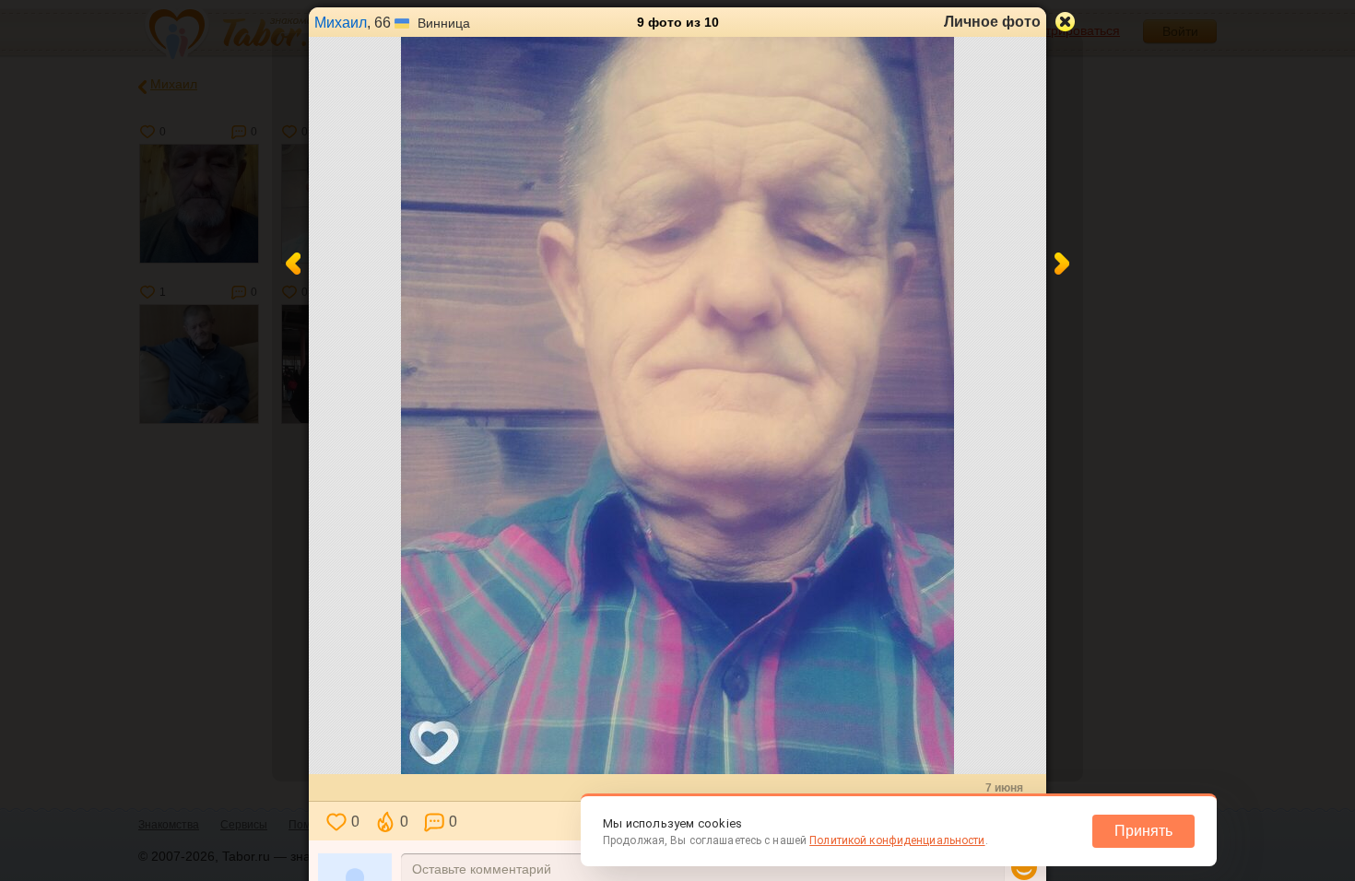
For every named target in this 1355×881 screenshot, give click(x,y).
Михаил (340, 22)
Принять (1143, 831)
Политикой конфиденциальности (896, 840)
